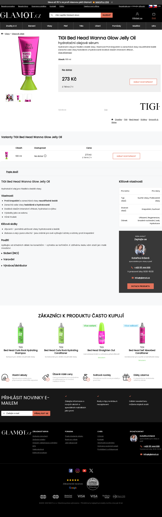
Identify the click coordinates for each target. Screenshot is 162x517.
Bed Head (134, 119)
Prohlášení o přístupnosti (107, 449)
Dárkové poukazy (40, 452)
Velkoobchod (38, 449)
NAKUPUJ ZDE (102, 2)
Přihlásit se (41, 413)
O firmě (100, 436)
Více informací (65, 52)
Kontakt (53, 6)
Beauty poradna (8, 6)
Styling (144, 119)
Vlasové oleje (18, 33)
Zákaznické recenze (73, 483)
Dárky (61, 6)
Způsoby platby (39, 439)
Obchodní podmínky (106, 443)
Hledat (107, 15)
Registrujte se (124, 6)
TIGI (105, 109)
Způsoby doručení (40, 436)
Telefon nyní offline (91, 6)
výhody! (142, 6)
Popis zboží (12, 171)
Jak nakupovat (71, 443)
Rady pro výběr (71, 439)
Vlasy (7, 33)
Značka (118, 119)
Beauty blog (23, 6)
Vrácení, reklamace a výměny (45, 443)
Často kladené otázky (74, 436)
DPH (34, 446)
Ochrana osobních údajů (107, 446)
